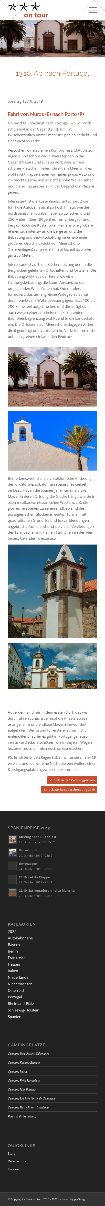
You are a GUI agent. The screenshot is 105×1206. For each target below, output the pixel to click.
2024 (12, 931)
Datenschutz (17, 1161)
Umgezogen (28, 863)
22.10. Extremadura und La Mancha (47, 890)
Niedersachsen (20, 983)
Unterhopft (28, 850)
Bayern (14, 944)
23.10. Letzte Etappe (34, 877)
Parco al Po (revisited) (22, 1116)
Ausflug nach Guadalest (37, 837)
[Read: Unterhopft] (12, 852)
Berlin (13, 951)
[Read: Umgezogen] (12, 866)
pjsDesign (80, 1199)
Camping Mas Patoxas (22, 1089)
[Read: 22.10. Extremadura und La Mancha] (12, 892)
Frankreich (17, 957)
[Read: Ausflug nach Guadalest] (12, 839)
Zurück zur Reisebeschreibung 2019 (69, 789)
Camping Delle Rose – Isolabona (28, 1107)
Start (11, 1153)
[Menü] (90, 10)
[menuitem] (90, 10)
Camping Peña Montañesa (24, 1080)
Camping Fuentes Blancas (24, 1062)
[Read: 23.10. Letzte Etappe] (12, 879)
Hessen (14, 964)
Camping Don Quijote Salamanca (28, 1053)
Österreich (16, 990)
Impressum (16, 1169)
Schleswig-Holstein (23, 1010)
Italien (13, 970)
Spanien (14, 1016)
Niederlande (18, 977)
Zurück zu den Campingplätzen (72, 780)
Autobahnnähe (20, 938)
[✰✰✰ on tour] (43, 10)
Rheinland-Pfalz (21, 1003)
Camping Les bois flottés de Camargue (32, 1098)
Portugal (15, 996)
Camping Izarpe (18, 1071)
